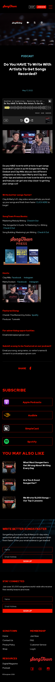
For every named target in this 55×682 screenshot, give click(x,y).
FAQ (32, 640)
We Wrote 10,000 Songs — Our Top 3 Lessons (37, 499)
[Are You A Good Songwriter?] (9, 485)
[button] (50, 7)
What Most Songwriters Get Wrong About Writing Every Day (37, 465)
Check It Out (32, 220)
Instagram (28, 277)
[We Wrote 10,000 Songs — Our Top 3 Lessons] (9, 502)
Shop (5, 649)
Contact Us (8, 640)
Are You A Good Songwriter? (31, 481)
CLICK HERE (41, 202)
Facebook (17, 277)
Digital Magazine (10, 663)
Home (5, 636)
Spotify (35, 315)
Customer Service (38, 644)
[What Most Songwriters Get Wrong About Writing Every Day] (9, 467)
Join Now (34, 636)
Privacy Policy (9, 644)
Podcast (6, 668)
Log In (33, 649)
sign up (27, 561)
